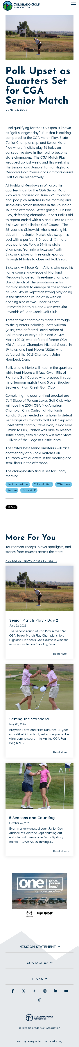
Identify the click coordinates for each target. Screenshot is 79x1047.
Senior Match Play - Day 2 (33, 620)
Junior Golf (29, 490)
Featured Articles (17, 484)
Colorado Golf (42, 484)
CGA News (63, 484)
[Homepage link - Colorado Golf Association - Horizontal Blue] (39, 1019)
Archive (12, 490)
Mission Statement (37, 947)
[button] (73, 4)
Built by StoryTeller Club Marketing (39, 1041)
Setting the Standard (29, 718)
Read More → (61, 653)
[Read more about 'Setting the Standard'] (39, 687)
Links (37, 979)
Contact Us (38, 963)
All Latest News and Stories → (31, 560)
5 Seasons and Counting (32, 817)
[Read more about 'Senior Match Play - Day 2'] (39, 588)
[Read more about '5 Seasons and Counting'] (39, 786)
